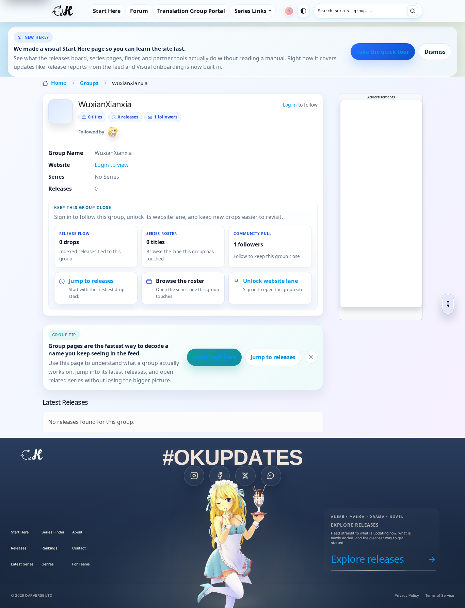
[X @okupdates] (245, 475)
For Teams (81, 564)
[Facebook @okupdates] (219, 475)
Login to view (112, 165)
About (77, 532)
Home (58, 82)
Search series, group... (345, 11)
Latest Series (22, 564)
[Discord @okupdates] (271, 475)
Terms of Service (439, 595)
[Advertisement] (391, 202)
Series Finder (53, 532)
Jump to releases (273, 357)
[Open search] (412, 10)
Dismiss (435, 51)
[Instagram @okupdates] (194, 475)
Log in (290, 104)
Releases (19, 548)
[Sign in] (289, 11)
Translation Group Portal (191, 11)
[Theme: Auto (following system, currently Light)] (303, 11)
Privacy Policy (407, 595)
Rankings (50, 548)
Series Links (251, 11)
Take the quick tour (382, 51)
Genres (48, 564)
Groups (89, 83)
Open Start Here (214, 357)
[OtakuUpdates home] (31, 454)
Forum (139, 11)
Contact (79, 548)
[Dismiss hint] (311, 357)
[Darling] (113, 132)
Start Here (107, 11)
